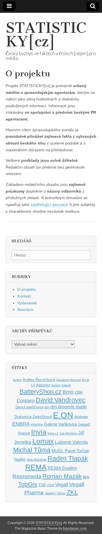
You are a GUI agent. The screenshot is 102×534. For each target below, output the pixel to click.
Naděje (20, 459)
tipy (86, 476)
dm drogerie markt (68, 406)
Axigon (56, 385)
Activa (17, 380)
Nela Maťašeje (36, 459)
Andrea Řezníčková (39, 380)
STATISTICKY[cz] (46, 34)
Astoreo (43, 385)
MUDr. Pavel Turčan (70, 451)
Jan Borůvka (68, 433)
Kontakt (24, 296)
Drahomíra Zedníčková (33, 417)
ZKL (72, 492)
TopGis (27, 484)
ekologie (81, 417)
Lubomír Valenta (71, 442)
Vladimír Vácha (55, 493)
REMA (35, 467)
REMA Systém (62, 468)
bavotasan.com (75, 529)
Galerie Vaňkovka (60, 424)
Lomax (43, 441)
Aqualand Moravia (68, 380)
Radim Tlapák (68, 458)
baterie (66, 385)
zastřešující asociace (49, 204)
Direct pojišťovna (29, 407)
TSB (42, 485)
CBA (78, 392)
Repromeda (26, 476)
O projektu (26, 289)
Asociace (25, 309)
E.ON (63, 415)
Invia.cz (53, 433)
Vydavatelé (27, 303)
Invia (38, 432)
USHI (50, 485)
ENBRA (21, 424)
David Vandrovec (61, 400)
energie (37, 425)
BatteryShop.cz (40, 391)
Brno (68, 392)
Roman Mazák (62, 476)
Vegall (61, 484)
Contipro (26, 400)
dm (46, 407)
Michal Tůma (31, 450)
